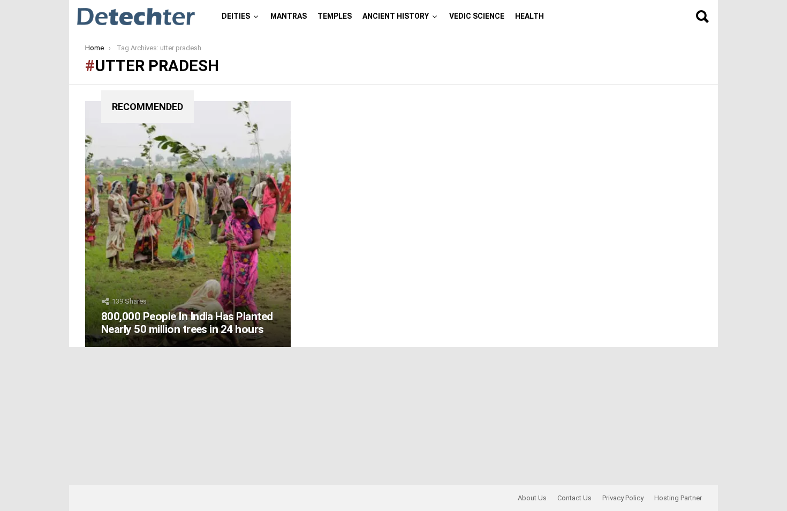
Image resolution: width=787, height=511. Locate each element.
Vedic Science (476, 16)
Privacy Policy (623, 498)
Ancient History (395, 16)
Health (529, 16)
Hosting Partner (678, 498)
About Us (532, 498)
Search (702, 17)
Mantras (288, 16)
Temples (334, 16)
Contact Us (574, 498)
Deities (236, 16)
